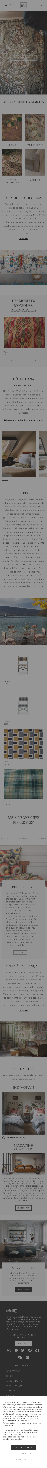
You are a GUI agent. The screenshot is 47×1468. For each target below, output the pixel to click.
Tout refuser (23, 1453)
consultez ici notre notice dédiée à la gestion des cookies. (20, 1438)
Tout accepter (23, 1447)
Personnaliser (23, 1459)
